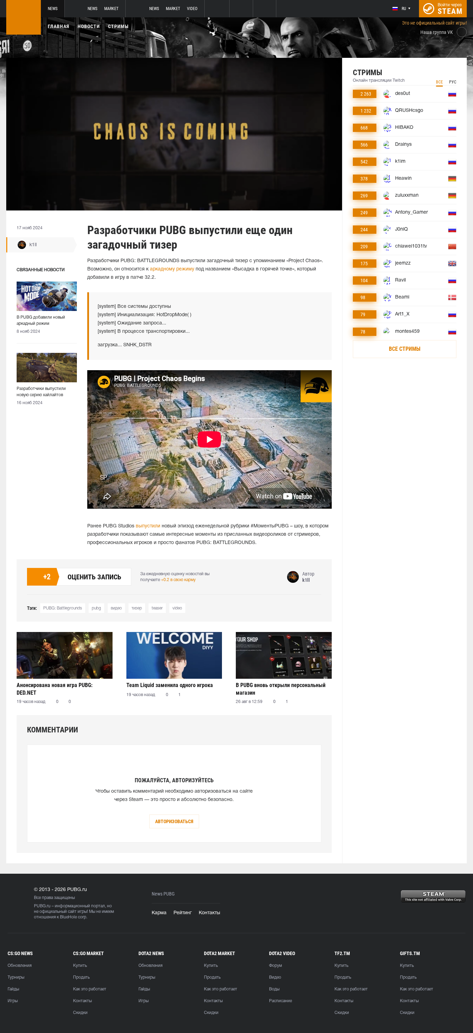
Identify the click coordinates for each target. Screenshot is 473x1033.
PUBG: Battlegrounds (62, 608)
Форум (275, 966)
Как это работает (89, 989)
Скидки (80, 1013)
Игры (13, 1001)
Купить (80, 966)
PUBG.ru (42, 906)
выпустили (148, 526)
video (177, 608)
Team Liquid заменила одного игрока (169, 685)
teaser (157, 608)
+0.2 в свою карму (178, 580)
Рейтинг (182, 913)
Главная (58, 26)
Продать (81, 977)
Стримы (118, 26)
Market (111, 8)
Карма (159, 913)
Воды (274, 989)
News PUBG (163, 894)
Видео (275, 977)
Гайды (13, 989)
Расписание (280, 1001)
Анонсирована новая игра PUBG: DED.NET (54, 689)
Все (439, 82)
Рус (452, 82)
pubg (96, 608)
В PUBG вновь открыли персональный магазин (280, 689)
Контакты (209, 913)
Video (192, 8)
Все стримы (404, 349)
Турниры (16, 977)
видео (116, 608)
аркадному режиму (172, 269)
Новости (89, 26)
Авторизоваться (174, 821)
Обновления (20, 966)
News (52, 8)
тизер (137, 608)
